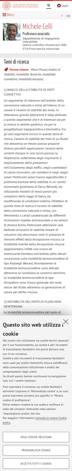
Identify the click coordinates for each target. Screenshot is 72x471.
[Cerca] (48, 6)
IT (62, 16)
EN (68, 16)
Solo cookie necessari (36, 437)
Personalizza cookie (36, 450)
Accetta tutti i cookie (36, 463)
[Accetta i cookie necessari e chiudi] (66, 321)
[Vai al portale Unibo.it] (20, 6)
